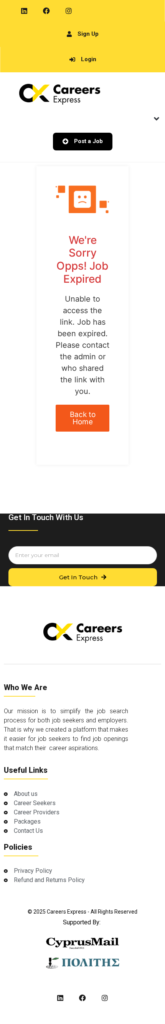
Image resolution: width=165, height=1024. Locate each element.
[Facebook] (46, 11)
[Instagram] (69, 11)
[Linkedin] (24, 11)
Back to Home (83, 418)
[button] (156, 118)
